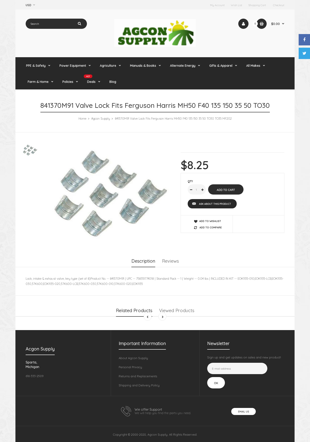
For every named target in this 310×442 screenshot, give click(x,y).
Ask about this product (215, 203)
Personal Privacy (130, 367)
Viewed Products (176, 310)
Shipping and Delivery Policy (139, 385)
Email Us (243, 411)
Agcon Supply (100, 118)
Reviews (170, 261)
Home (82, 118)
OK (216, 383)
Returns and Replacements (138, 376)
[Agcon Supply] (155, 45)
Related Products (134, 310)
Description (143, 261)
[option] (111, 194)
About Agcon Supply (133, 358)
